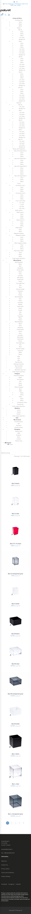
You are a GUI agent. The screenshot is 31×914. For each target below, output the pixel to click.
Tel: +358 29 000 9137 (8, 853)
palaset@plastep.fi (6, 849)
